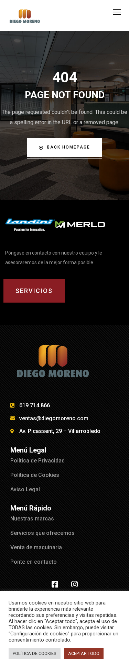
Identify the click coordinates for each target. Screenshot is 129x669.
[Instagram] (74, 584)
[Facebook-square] (54, 584)
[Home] (30, 225)
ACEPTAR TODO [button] (83, 653)
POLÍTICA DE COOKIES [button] (34, 653)
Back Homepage (68, 147)
